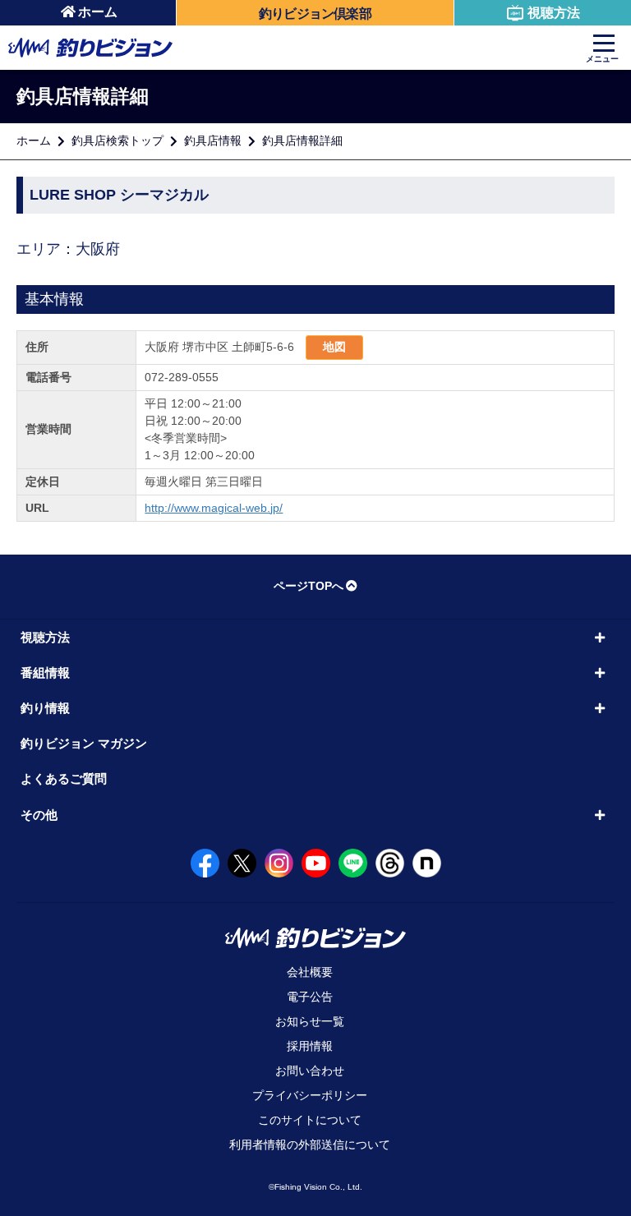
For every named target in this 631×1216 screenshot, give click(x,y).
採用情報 (310, 1045)
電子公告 (310, 996)
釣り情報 (45, 708)
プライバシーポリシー (309, 1095)
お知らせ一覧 (309, 1021)
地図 (334, 346)
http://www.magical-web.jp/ (214, 507)
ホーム (97, 12)
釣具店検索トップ (117, 140)
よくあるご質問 (64, 778)
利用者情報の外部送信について (309, 1144)
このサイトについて (310, 1119)
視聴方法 (553, 13)
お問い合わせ (309, 1070)
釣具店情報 (213, 140)
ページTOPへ (308, 585)
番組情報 (45, 672)
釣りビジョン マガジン (84, 743)
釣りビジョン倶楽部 (315, 14)
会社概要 (310, 972)
